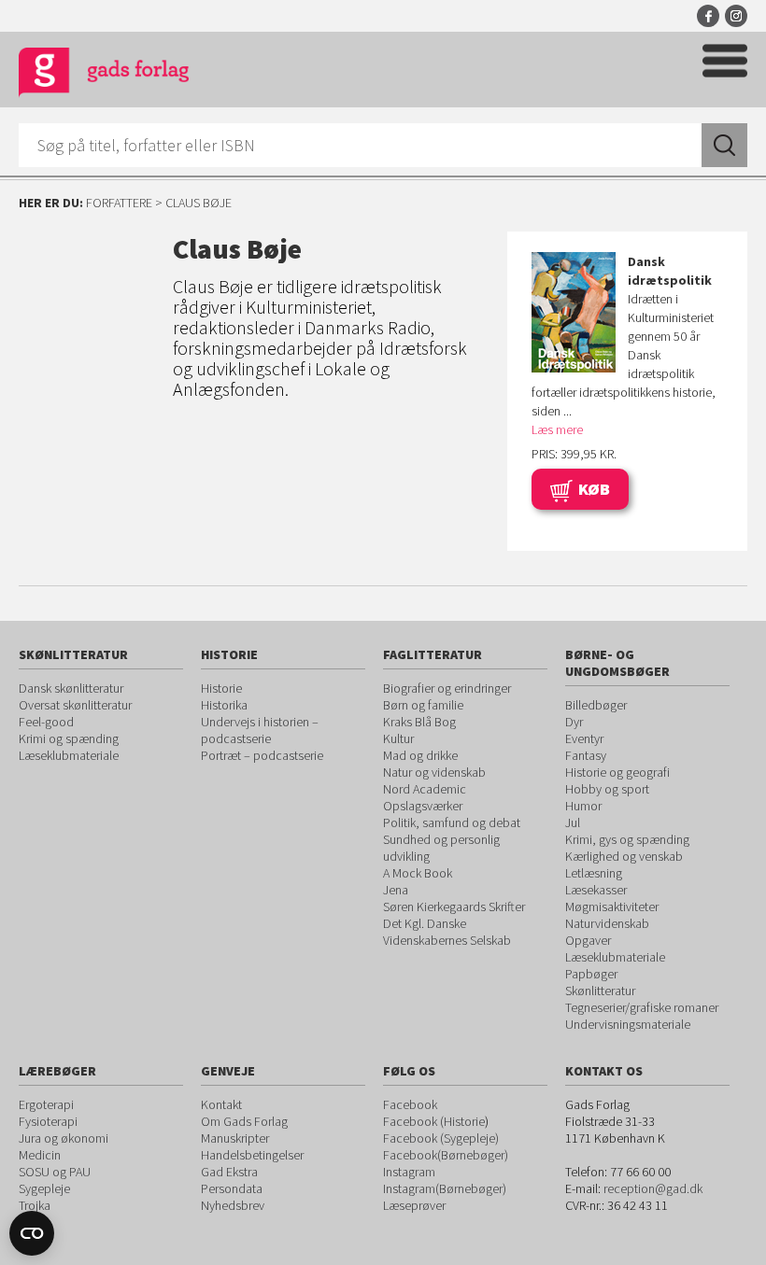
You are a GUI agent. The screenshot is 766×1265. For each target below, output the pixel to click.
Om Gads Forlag (244, 1121)
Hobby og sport (607, 788)
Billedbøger (596, 704)
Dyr (574, 721)
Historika (224, 704)
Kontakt (221, 1104)
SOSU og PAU (55, 1171)
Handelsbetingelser (252, 1154)
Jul (572, 822)
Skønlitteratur (600, 990)
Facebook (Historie (434, 1121)
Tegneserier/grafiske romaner (641, 1007)
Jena (395, 889)
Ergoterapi (46, 1104)
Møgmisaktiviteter (612, 906)
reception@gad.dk (652, 1188)
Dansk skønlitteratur (71, 688)
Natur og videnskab (434, 772)
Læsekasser (596, 889)
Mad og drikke (420, 755)
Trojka (34, 1205)
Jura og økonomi (63, 1138)
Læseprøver (414, 1205)
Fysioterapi (48, 1121)
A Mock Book (417, 872)
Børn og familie (423, 704)
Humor (583, 805)
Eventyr (584, 738)
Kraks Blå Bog (419, 721)
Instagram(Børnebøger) (444, 1188)
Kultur (398, 738)
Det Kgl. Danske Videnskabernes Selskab (447, 932)
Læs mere (557, 429)
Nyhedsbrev (232, 1205)
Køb (594, 488)
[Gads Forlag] (104, 75)
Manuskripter (235, 1138)
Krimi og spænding (69, 738)
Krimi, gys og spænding (627, 839)
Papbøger (591, 973)
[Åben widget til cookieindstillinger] (31, 1233)
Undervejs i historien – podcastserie (260, 730)
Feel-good (46, 721)
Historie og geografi (617, 772)
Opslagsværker (422, 805)
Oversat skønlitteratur (75, 704)
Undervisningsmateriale (627, 1024)
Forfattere (119, 202)
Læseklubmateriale (69, 755)
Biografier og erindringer (447, 688)
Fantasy (585, 755)
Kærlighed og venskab (624, 856)
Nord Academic (424, 788)
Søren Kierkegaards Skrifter (454, 906)
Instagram (736, 16)
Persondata (231, 1188)
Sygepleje (44, 1188)
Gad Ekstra (229, 1171)
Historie (221, 688)
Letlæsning (593, 872)
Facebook (708, 16)
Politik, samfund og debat (451, 822)
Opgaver (588, 940)
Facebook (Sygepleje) (441, 1138)
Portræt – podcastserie (262, 755)
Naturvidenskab (607, 923)
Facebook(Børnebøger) (445, 1154)
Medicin (40, 1154)
